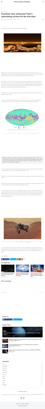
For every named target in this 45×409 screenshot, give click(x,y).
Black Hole (22, 370)
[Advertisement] (21, 6)
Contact (22, 403)
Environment (22, 372)
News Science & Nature (22, 2)
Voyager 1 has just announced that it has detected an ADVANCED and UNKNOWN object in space (24, 350)
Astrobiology (22, 366)
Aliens (22, 363)
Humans (22, 374)
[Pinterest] (20, 259)
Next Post (41, 292)
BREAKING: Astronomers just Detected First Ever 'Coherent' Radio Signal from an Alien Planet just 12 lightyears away (25, 340)
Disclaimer (27, 403)
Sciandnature (24, 405)
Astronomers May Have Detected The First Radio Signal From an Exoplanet (7, 274)
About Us (18, 403)
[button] (1, 2)
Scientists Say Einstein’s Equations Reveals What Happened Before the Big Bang (22, 274)
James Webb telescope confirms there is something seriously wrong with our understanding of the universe (23, 345)
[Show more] (24, 259)
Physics (22, 378)
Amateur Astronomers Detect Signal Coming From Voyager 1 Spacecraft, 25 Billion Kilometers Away (37, 275)
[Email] (22, 259)
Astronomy (6, 11)
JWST (22, 376)
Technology (22, 384)
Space (22, 382)
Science (22, 380)
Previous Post (4, 292)
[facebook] (7, 319)
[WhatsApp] (17, 259)
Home (2, 11)
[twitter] (17, 319)
